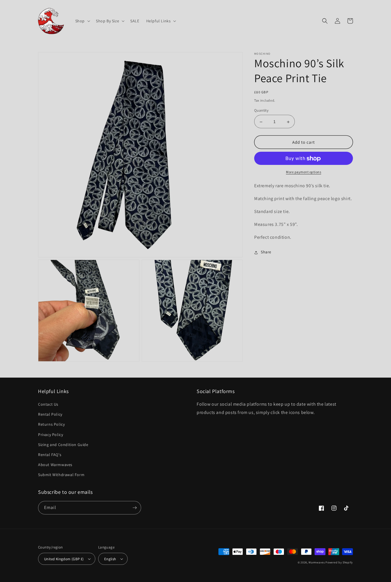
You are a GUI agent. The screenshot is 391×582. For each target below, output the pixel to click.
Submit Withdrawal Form (61, 474)
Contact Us (48, 404)
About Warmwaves (55, 464)
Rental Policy (50, 414)
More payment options (303, 172)
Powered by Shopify (339, 562)
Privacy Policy (50, 434)
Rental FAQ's (49, 454)
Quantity (261, 110)
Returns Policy (51, 424)
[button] (82, 21)
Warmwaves (317, 562)
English (110, 559)
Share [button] (266, 252)
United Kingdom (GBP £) (64, 559)
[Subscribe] (134, 507)
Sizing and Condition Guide (63, 444)
